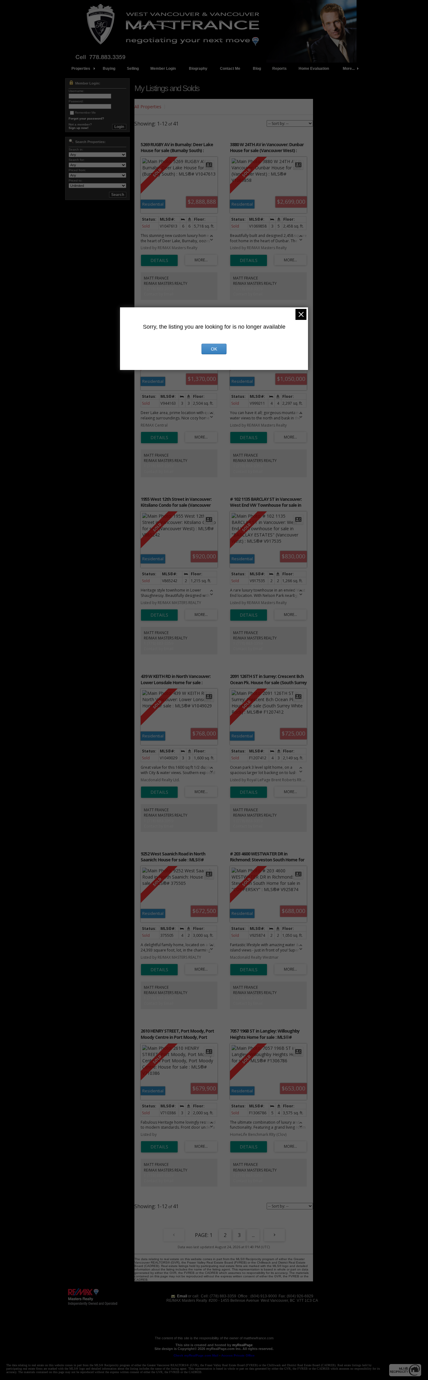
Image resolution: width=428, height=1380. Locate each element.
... (253, 1235)
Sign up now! (78, 128)
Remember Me (85, 112)
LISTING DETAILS (159, 260)
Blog (257, 68)
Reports (279, 68)
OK (214, 348)
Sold (173, 107)
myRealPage (242, 1345)
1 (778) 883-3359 (158, 288)
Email (182, 1296)
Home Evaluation (314, 68)
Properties (80, 68)
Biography (198, 68)
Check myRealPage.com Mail (196, 1355)
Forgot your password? (86, 118)
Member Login (163, 68)
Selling (133, 68)
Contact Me (230, 68)
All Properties (147, 107)
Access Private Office (238, 1355)
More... (349, 68)
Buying (109, 68)
